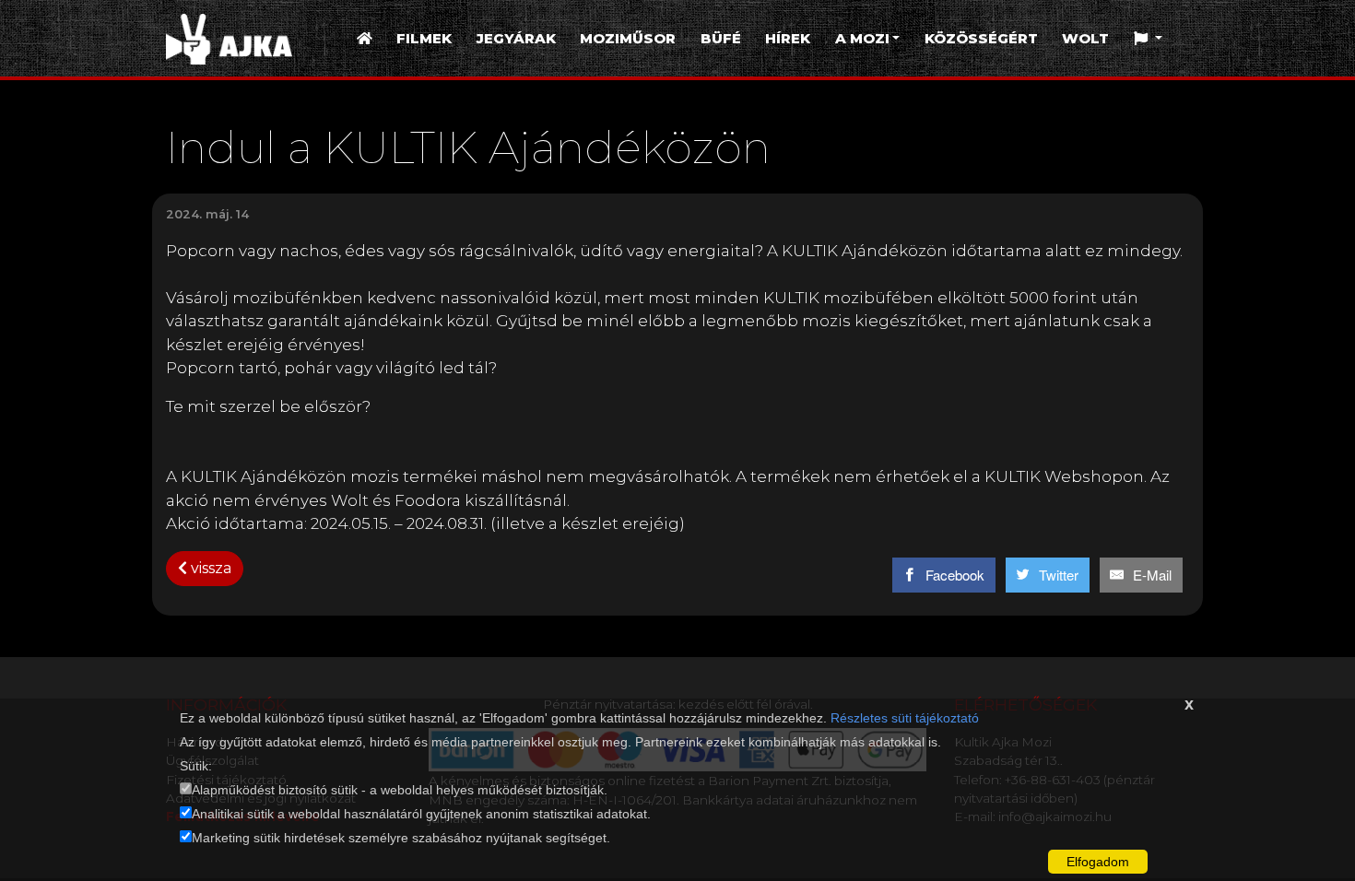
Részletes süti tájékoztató (905, 718)
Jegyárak (516, 38)
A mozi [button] (862, 38)
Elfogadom (1097, 861)
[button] (1148, 39)
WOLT (1085, 38)
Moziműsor (628, 38)
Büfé (721, 38)
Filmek (424, 38)
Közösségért (981, 38)
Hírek (787, 38)
